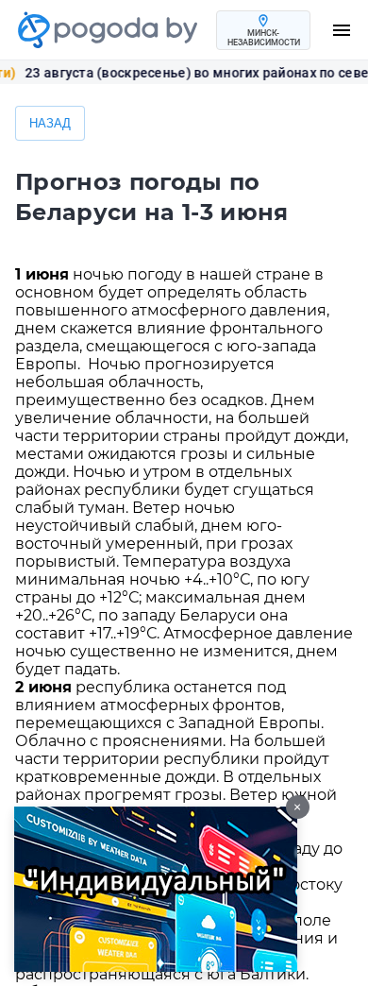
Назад (50, 123)
